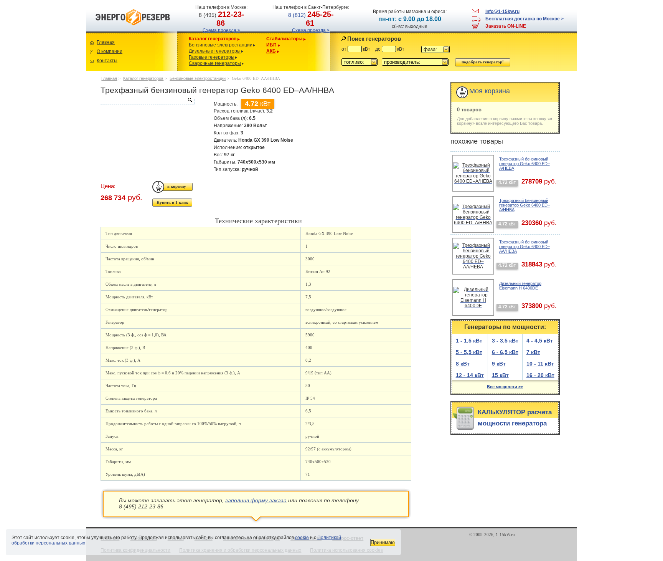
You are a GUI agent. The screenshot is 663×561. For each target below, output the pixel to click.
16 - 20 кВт (540, 375)
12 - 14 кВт (470, 375)
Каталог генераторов (212, 38)
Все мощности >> (505, 386)
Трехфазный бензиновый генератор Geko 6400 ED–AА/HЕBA (524, 246)
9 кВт (499, 364)
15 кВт (500, 375)
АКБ (271, 51)
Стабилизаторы (284, 38)
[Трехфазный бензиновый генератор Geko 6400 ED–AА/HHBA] (147, 101)
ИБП (271, 45)
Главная (106, 42)
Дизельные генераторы (215, 51)
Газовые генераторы (211, 57)
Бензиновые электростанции (220, 45)
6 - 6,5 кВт (505, 352)
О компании (109, 51)
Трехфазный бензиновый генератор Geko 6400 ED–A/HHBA (524, 205)
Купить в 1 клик (172, 202)
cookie (302, 537)
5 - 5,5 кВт (469, 352)
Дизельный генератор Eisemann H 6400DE (520, 285)
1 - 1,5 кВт (469, 341)
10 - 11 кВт (540, 364)
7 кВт (533, 352)
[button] (435, 49)
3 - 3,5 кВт (505, 341)
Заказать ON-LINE (505, 26)
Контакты (107, 60)
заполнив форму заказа (256, 500)
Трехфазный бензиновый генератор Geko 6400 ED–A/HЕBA (524, 163)
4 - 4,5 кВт (539, 341)
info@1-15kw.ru (502, 11)
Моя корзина (489, 91)
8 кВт (463, 364)
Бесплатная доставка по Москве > (524, 19)
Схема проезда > (221, 30)
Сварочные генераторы (215, 63)
